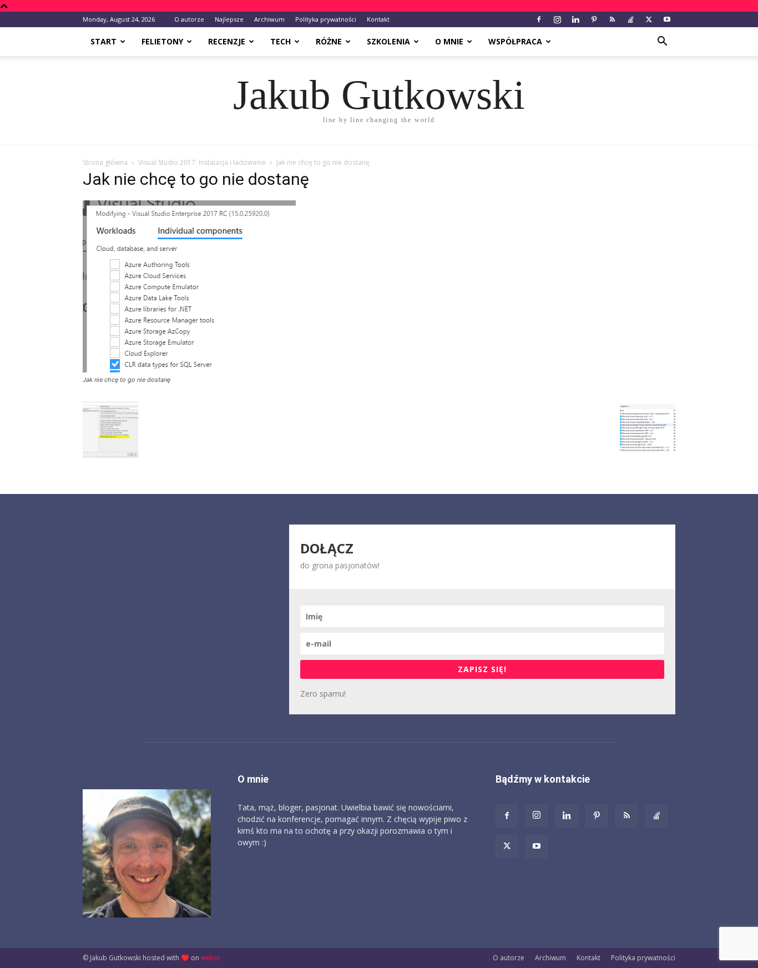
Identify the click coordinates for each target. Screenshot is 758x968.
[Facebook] (538, 19)
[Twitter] (648, 19)
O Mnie (449, 41)
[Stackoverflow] (630, 19)
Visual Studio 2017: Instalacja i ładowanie (202, 162)
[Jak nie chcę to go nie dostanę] (189, 369)
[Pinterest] (593, 19)
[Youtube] (667, 19)
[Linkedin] (575, 19)
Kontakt (378, 19)
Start (103, 41)
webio (210, 957)
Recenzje (226, 41)
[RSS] (612, 19)
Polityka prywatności (325, 19)
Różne (329, 41)
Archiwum (269, 19)
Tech (280, 41)
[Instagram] (557, 19)
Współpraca (515, 41)
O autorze (189, 19)
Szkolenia (388, 41)
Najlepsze (229, 19)
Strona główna (105, 162)
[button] (662, 42)
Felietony (162, 41)
